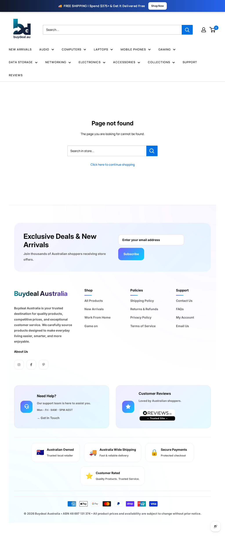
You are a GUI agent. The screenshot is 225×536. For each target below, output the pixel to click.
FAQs (180, 309)
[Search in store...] (152, 151)
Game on (91, 326)
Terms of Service (143, 326)
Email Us (182, 326)
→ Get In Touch (48, 418)
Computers (71, 49)
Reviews (16, 75)
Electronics (90, 62)
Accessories (124, 62)
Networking (55, 62)
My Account (185, 317)
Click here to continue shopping (113, 164)
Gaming (164, 49)
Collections (159, 62)
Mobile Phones (133, 49)
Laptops (101, 49)
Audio (44, 49)
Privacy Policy (140, 317)
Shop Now (157, 6)
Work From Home (97, 317)
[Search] (187, 30)
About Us (21, 351)
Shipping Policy (142, 300)
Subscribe (131, 254)
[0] (212, 29)
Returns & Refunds (144, 309)
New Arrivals (20, 49)
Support (190, 62)
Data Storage (21, 62)
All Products (93, 300)
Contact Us (184, 300)
